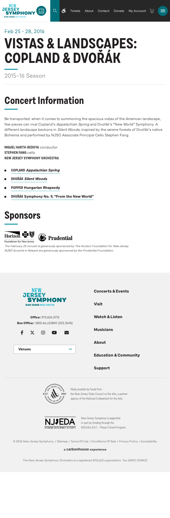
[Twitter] (32, 332)
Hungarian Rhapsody (35, 187)
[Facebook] (22, 332)
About (89, 11)
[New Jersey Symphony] (18, 10)
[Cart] (152, 11)
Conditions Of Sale (103, 441)
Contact (103, 11)
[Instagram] (43, 332)
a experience (85, 449)
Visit (98, 304)
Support (102, 368)
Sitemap (62, 441)
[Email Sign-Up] (66, 332)
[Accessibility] (64, 11)
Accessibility (149, 441)
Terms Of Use (79, 441)
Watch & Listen (108, 316)
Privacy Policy (128, 441)
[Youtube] (54, 332)
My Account (137, 11)
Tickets (75, 11)
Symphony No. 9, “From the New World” (52, 196)
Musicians (103, 329)
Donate (119, 11)
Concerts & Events (111, 291)
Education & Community (117, 355)
